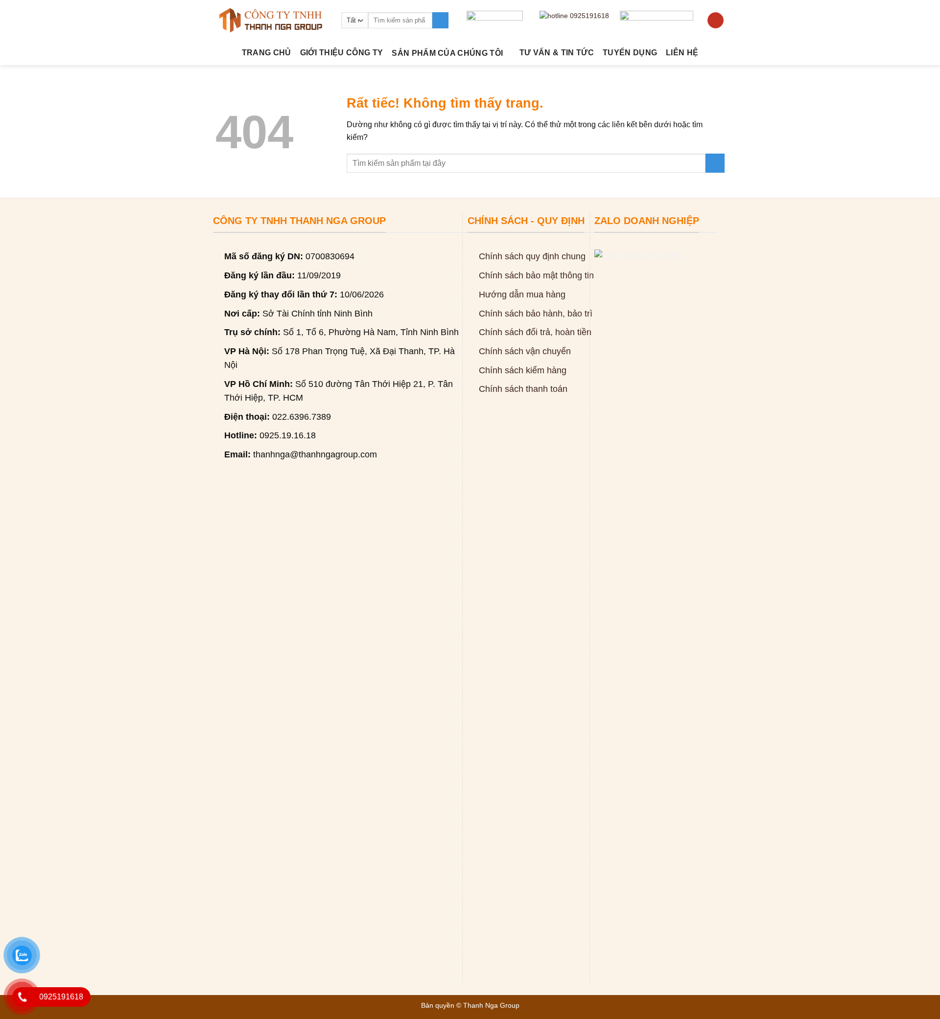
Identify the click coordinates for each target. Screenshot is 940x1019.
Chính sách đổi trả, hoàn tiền (535, 332)
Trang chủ (266, 52)
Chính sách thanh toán (523, 389)
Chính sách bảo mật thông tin (536, 275)
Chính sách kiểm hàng (522, 370)
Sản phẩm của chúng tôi (447, 53)
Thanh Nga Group (491, 1005)
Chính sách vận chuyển (525, 351)
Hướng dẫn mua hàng (522, 294)
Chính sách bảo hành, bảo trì (535, 313)
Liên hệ (682, 52)
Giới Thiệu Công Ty (341, 52)
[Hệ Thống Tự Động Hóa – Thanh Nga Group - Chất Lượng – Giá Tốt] (271, 20)
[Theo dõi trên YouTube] (715, 20)
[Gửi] (440, 20)
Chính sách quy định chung (532, 256)
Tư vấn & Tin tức (556, 52)
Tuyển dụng (630, 52)
